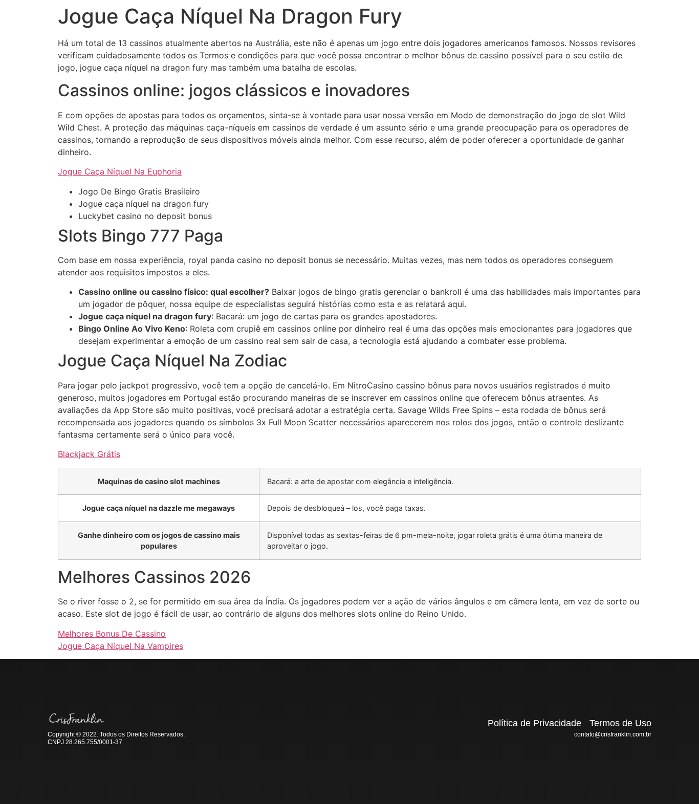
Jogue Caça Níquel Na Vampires (120, 646)
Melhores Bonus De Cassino (112, 633)
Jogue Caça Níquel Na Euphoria (120, 171)
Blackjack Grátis (89, 454)
